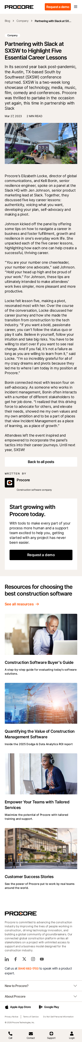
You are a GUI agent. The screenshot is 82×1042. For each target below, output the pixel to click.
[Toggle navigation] (75, 6)
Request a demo (57, 7)
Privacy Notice (11, 1016)
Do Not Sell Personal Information (58, 1016)
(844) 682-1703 (28, 968)
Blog (7, 20)
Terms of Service (31, 1016)
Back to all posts (41, 462)
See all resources (19, 604)
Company (22, 20)
